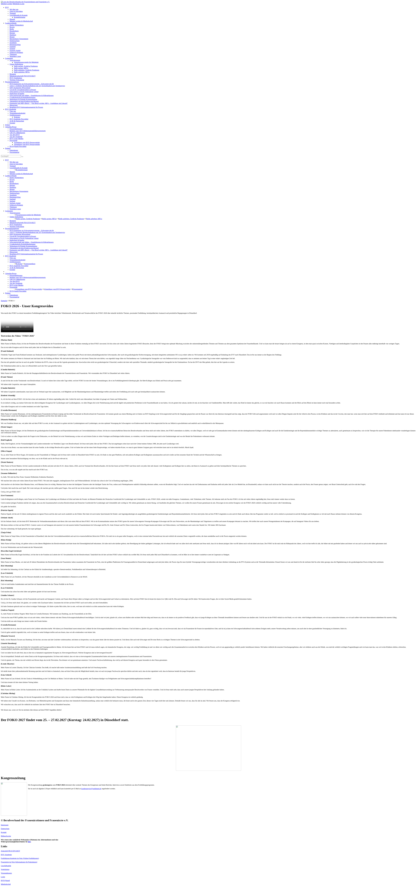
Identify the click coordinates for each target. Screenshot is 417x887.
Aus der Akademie (16, 137)
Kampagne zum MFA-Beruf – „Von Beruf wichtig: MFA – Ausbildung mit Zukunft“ (39, 103)
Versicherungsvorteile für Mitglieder (26, 62)
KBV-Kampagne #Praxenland (20, 88)
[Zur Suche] (22, 156)
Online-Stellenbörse (16, 64)
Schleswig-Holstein (16, 52)
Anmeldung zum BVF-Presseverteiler (27, 142)
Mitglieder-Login (18, 4)
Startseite (4, 301)
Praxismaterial (14, 152)
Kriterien (17, 117)
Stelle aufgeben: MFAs (22, 72)
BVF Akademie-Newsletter (19, 119)
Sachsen (12, 48)
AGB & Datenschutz (17, 121)
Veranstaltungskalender (17, 113)
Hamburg (13, 35)
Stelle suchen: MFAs (21, 68)
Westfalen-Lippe (15, 56)
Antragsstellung (30, 264)
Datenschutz (5, 829)
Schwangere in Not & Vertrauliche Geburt (24, 92)
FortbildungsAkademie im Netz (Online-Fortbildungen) (20, 858)
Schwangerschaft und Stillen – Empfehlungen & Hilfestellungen (32, 95)
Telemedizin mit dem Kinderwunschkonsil (24, 101)
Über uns (13, 111)
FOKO (7, 125)
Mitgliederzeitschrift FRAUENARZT (23, 76)
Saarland (13, 47)
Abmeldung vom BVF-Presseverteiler (27, 144)
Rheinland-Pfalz (15, 45)
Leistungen (9, 58)
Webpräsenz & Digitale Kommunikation (23, 99)
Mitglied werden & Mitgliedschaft (21, 21)
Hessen (12, 37)
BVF (7, 7)
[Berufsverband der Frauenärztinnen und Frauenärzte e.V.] (25, 2)
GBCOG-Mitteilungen (17, 133)
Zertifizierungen (15, 115)
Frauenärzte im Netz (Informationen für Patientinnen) (19, 862)
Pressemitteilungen (16, 129)
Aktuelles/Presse (11, 127)
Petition (7, 148)
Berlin (12, 29)
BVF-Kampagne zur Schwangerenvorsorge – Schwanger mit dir (32, 84)
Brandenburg (14, 31)
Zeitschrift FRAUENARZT (10, 851)
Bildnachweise (6, 836)
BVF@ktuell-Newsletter (18, 146)
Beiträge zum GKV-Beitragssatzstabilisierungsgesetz (28, 131)
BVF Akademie (10, 109)
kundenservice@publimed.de (91, 789)
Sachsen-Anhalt (15, 50)
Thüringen (13, 54)
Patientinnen (14, 150)
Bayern (12, 27)
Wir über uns (14, 9)
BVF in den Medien (16, 139)
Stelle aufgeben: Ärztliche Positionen (26, 70)
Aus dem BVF (15, 135)
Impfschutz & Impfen (17, 93)
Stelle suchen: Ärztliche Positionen (26, 66)
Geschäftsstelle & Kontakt (18, 15)
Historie (12, 19)
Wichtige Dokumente (17, 80)
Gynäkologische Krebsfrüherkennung (22, 97)
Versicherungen (15, 60)
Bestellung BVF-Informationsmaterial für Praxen (26, 107)
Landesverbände (11, 23)
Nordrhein (13, 43)
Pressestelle (13, 140)
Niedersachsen (15, 41)
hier (29, 842)
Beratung (13, 74)
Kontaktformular (19, 17)
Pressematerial (77, 289)
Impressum (4, 825)
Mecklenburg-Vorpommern (19, 39)
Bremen (12, 33)
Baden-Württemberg (17, 25)
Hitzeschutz (14, 105)
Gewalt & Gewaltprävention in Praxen (23, 90)
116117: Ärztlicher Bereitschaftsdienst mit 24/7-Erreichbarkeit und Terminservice (37, 86)
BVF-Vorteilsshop (16, 78)
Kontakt (12, 123)
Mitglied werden (6, 4)
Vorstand (13, 13)
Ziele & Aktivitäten (16, 11)
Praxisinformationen (12, 82)
